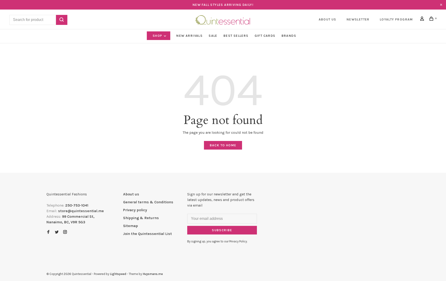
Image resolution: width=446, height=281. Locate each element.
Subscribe (222, 230)
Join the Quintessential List (147, 233)
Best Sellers (236, 36)
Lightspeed (118, 274)
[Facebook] (48, 232)
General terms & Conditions (148, 202)
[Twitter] (57, 232)
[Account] (423, 19)
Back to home (223, 145)
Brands (289, 36)
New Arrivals (189, 36)
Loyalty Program (396, 19)
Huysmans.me (153, 274)
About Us (327, 19)
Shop (158, 36)
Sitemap (130, 226)
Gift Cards (265, 36)
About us (131, 194)
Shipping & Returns (141, 218)
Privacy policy (135, 210)
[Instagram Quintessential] (65, 232)
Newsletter (358, 19)
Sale (213, 36)
